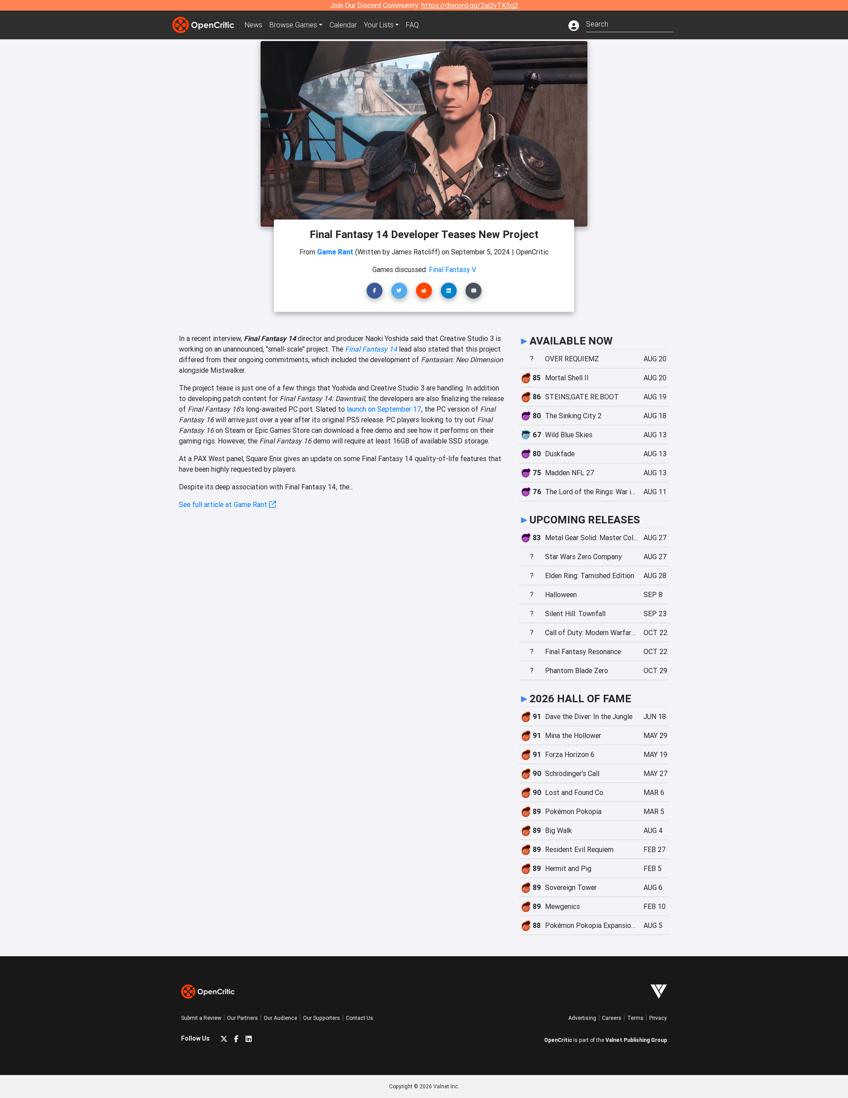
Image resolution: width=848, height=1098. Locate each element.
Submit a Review (201, 1018)
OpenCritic (558, 1040)
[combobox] (629, 23)
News (253, 24)
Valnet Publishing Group (636, 1040)
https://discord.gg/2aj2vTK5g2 (469, 5)
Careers (611, 1018)
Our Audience (280, 1018)
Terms (635, 1018)
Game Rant (335, 251)
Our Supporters (321, 1018)
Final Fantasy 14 (371, 349)
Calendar (343, 24)
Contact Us (359, 1018)
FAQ (412, 24)
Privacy (658, 1018)
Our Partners (242, 1018)
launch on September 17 (384, 409)
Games (293, 24)
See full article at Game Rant (224, 504)
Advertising (582, 1018)
